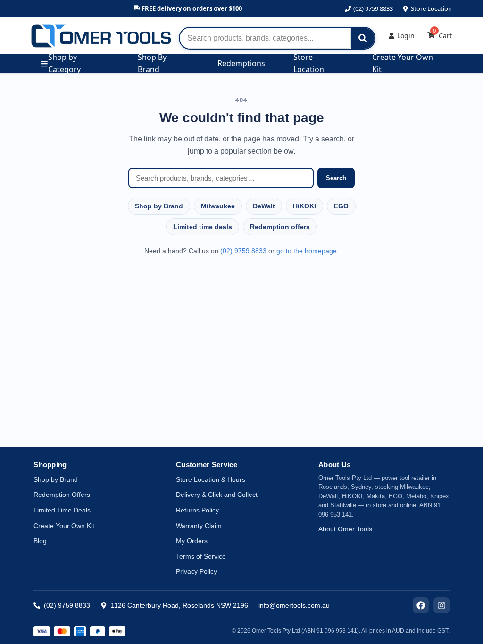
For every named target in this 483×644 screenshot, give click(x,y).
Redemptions (241, 63)
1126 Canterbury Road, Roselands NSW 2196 (179, 605)
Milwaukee (218, 206)
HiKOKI (304, 206)
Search (336, 178)
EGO (341, 206)
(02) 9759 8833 (373, 8)
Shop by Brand (159, 206)
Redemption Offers (61, 494)
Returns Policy (197, 510)
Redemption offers (280, 227)
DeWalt (264, 206)
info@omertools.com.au (294, 605)
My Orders (192, 541)
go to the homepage (306, 251)
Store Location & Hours (210, 479)
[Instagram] (441, 605)
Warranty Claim (199, 525)
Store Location (431, 8)
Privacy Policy (196, 571)
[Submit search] (363, 38)
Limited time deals (202, 227)
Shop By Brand (152, 63)
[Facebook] (421, 605)
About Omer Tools (345, 529)
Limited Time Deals (62, 510)
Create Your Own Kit (402, 63)
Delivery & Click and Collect (217, 494)
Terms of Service (201, 556)
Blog (40, 541)
